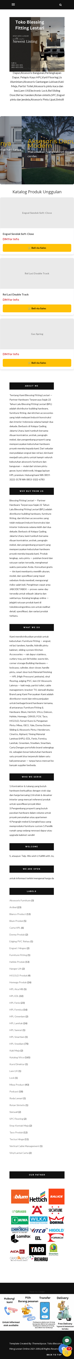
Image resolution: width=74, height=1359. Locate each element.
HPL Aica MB (16, 989)
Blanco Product (17, 914)
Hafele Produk (17, 961)
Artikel (13, 907)
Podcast (13, 1091)
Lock (11, 1077)
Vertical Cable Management (24, 1146)
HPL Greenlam (17, 1016)
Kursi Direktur (17, 1064)
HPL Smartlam (16, 1036)
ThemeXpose (39, 1343)
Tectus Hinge (16, 1139)
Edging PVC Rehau (19, 941)
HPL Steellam (16, 1043)
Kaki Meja (14, 1050)
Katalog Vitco (16, 1057)
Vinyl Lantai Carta (18, 1152)
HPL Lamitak (16, 1023)
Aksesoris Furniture (20, 900)
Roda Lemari (16, 1098)
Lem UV (13, 1071)
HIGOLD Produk (18, 975)
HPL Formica (16, 1009)
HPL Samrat (15, 1030)
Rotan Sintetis (17, 1105)
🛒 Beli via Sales (37, 247)
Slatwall (13, 1111)
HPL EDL (14, 995)
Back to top (54, 1354)
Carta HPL (14, 927)
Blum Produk (16, 920)
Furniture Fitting (18, 955)
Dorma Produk (17, 934)
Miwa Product (16, 1084)
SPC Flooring (16, 1118)
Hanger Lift (15, 968)
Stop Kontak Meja (19, 1125)
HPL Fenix (14, 1002)
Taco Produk (16, 1132)
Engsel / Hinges (17, 948)
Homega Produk (18, 982)
